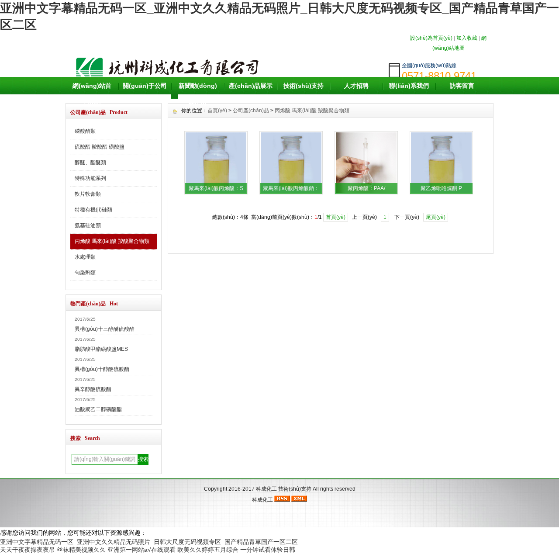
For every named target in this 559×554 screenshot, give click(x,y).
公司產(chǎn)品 (251, 110)
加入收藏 (466, 38)
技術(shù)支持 (303, 85)
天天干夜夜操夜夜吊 (27, 549)
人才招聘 (356, 85)
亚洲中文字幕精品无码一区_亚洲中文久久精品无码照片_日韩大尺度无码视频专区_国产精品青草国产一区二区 (149, 541)
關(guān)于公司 (145, 85)
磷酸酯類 (85, 131)
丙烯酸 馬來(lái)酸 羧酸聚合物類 (112, 241)
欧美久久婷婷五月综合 (207, 549)
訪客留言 (462, 85)
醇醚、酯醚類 (90, 162)
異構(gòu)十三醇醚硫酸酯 (105, 329)
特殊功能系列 (90, 178)
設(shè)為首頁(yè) (431, 38)
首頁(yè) (335, 217)
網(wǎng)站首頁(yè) (91, 94)
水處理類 (85, 257)
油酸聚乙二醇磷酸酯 (98, 409)
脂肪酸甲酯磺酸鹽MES (101, 349)
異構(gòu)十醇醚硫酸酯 (102, 369)
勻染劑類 (85, 273)
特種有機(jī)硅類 (93, 210)
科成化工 (266, 489)
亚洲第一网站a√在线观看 (141, 549)
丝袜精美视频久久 (81, 549)
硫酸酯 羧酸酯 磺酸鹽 (99, 147)
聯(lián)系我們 (409, 85)
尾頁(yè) (435, 217)
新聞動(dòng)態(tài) (198, 94)
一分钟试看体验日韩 (267, 549)
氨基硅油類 (88, 225)
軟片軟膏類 (88, 194)
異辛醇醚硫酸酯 (93, 389)
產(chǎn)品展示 (251, 85)
